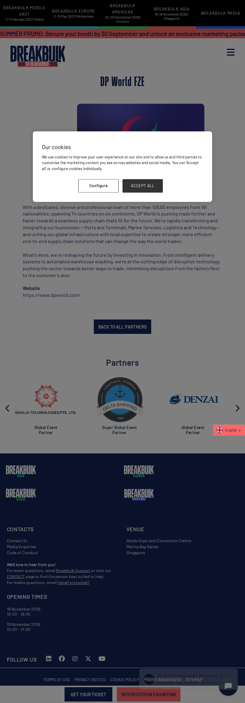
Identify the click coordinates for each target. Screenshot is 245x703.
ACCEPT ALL (142, 186)
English (231, 430)
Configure (98, 186)
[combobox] (229, 430)
